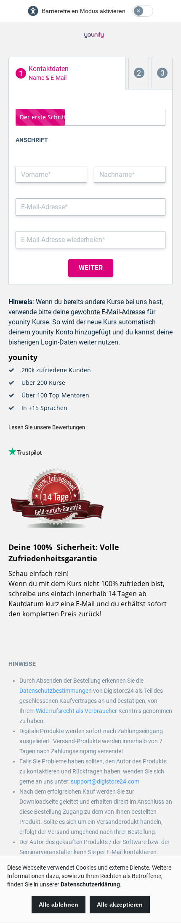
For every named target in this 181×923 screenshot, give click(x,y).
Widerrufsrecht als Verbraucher (76, 710)
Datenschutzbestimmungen (55, 690)
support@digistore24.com (105, 781)
